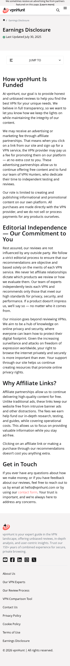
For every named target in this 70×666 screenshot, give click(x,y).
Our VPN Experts (14, 582)
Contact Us (10, 607)
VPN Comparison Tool (17, 599)
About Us (9, 574)
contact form (27, 492)
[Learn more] (47, 4)
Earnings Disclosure (16, 641)
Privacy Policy (12, 616)
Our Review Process (16, 590)
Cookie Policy (11, 624)
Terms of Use (11, 632)
